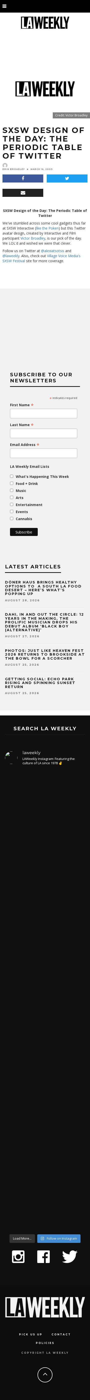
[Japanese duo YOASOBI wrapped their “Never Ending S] (45, 953)
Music (21, 490)
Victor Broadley (32, 238)
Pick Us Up (30, 1334)
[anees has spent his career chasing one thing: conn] (45, 834)
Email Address (25, 445)
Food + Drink (27, 483)
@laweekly (11, 255)
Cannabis (24, 518)
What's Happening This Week (42, 476)
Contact (61, 1334)
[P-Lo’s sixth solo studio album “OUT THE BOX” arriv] (45, 1164)
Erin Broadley (13, 169)
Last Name (22, 425)
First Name (22, 405)
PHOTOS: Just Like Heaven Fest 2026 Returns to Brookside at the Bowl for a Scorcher (45, 654)
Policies (45, 1343)
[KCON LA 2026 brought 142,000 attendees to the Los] (45, 1052)
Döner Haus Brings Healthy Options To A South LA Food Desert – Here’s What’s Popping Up (43, 588)
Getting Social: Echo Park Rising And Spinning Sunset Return (40, 683)
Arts (20, 497)
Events (22, 511)
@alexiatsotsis (52, 250)
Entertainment (29, 504)
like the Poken (47, 228)
